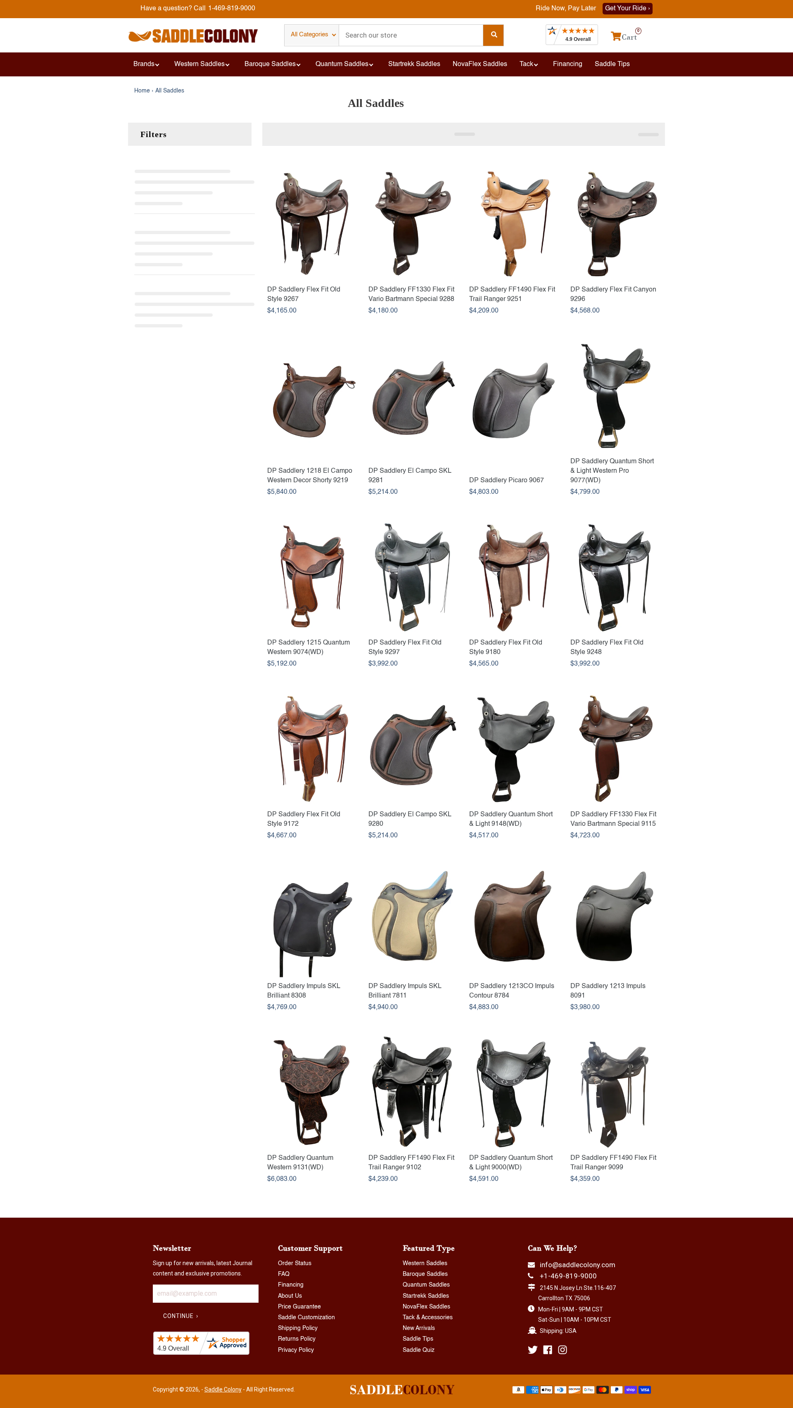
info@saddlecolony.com (577, 1265)
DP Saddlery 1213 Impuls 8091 (608, 991)
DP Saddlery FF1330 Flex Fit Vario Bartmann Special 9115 (613, 819)
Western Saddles (425, 1263)
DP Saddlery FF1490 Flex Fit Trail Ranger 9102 (411, 1163)
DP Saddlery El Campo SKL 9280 (409, 819)
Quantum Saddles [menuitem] (342, 64)
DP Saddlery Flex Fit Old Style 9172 (303, 819)
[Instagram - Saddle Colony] (562, 1350)
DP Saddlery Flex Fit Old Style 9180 (505, 648)
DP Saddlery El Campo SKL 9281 (409, 476)
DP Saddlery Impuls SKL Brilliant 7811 (404, 991)
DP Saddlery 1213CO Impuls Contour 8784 (511, 991)
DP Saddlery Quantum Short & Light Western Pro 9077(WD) (612, 471)
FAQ (284, 1274)
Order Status (294, 1263)
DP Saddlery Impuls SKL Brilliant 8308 (303, 991)
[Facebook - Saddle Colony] (548, 1350)
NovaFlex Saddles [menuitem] (480, 64)
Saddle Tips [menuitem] (612, 64)
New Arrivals (419, 1328)
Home (142, 91)
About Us (290, 1296)
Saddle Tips (418, 1339)
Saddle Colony (223, 1389)
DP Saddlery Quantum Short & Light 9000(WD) (511, 1163)
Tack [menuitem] (526, 64)
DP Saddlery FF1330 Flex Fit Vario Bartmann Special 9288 (411, 295)
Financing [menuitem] (567, 64)
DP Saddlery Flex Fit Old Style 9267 (303, 295)
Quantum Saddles (426, 1285)
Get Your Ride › (627, 8)
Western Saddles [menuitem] (199, 64)
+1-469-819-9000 (568, 1276)
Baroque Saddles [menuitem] (270, 64)
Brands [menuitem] (143, 64)
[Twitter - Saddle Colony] (533, 1350)
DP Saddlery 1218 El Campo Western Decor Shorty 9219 (309, 476)
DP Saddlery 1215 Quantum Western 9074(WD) (308, 648)
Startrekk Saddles (426, 1296)
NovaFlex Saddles (426, 1307)
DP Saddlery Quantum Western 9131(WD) (300, 1163)
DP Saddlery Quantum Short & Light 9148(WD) (511, 819)
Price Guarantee (299, 1307)
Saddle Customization (306, 1317)
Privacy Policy (296, 1350)
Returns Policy (297, 1339)
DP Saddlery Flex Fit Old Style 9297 (405, 648)
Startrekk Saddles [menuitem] (414, 64)
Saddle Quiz (418, 1350)
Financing (291, 1285)
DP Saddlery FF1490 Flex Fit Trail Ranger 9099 (613, 1163)
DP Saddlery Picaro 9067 (506, 480)
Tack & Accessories (428, 1317)
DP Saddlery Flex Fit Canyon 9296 (613, 295)
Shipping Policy (298, 1328)
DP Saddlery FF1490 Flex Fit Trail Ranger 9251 (512, 295)
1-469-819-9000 (231, 8)
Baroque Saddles (425, 1274)
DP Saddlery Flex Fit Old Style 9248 (606, 648)
